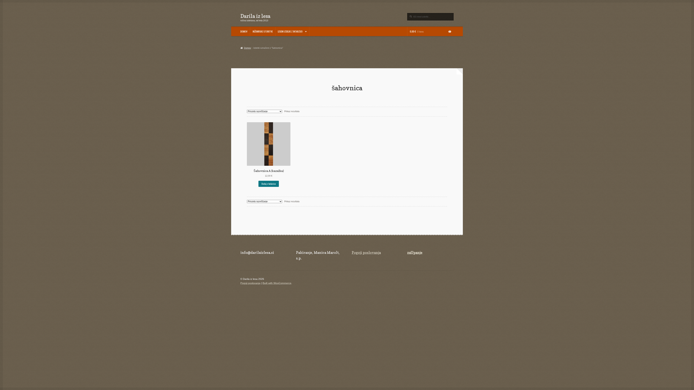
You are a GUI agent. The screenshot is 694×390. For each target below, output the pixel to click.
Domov (247, 48)
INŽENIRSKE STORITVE (263, 31)
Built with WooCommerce (277, 283)
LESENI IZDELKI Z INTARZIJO (290, 31)
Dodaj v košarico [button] (269, 183)
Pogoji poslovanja (366, 252)
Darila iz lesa (255, 16)
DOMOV (243, 31)
